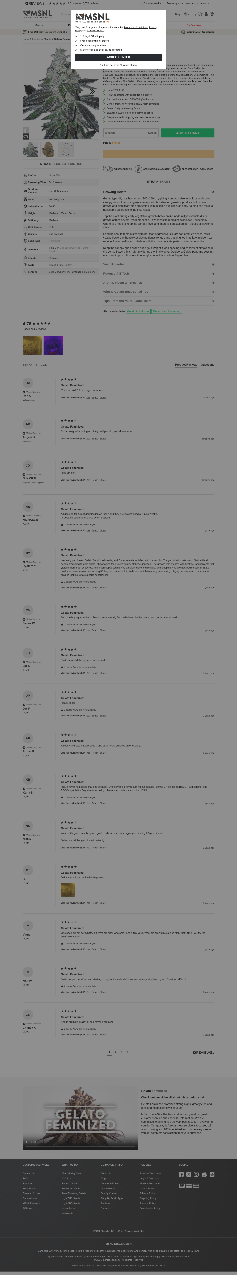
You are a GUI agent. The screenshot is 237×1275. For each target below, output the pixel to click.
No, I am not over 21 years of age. (118, 65)
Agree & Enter (118, 57)
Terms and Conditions (136, 27)
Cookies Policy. (95, 30)
